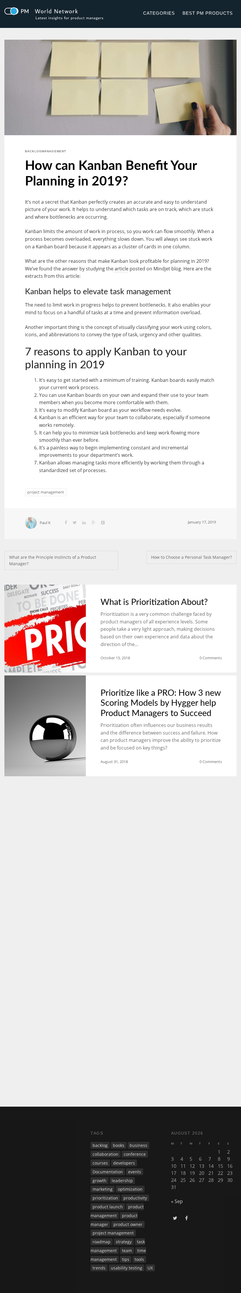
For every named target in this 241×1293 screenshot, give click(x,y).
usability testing (126, 1268)
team (127, 1250)
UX (150, 1268)
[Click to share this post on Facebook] (65, 522)
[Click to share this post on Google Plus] (93, 522)
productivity (135, 1198)
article (120, 268)
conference (135, 1154)
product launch (108, 1207)
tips (125, 1259)
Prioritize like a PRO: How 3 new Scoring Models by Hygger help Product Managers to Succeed (161, 703)
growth (99, 1180)
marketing (103, 1189)
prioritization (105, 1198)
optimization (130, 1189)
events (134, 1172)
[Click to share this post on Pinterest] (103, 522)
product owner (128, 1224)
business (138, 1145)
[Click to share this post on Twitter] (74, 522)
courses (100, 1163)
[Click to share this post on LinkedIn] (84, 522)
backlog (100, 1145)
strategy (124, 1242)
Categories (159, 13)
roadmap (102, 1242)
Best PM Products (207, 13)
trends (99, 1268)
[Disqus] (120, 861)
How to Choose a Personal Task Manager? (191, 557)
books (118, 1145)
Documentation (108, 1172)
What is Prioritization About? (154, 602)
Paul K (45, 522)
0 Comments (211, 657)
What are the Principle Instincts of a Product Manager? (52, 560)
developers (124, 1163)
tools (139, 1259)
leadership (122, 1180)
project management (45, 492)
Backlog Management (45, 151)
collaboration (105, 1154)
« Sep (177, 1201)
